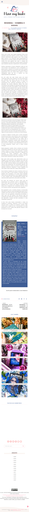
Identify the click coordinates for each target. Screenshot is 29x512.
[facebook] (11, 441)
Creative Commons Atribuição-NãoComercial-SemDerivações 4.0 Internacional (14, 495)
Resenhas (18, 29)
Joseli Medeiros (12, 29)
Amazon (19, 236)
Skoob (23, 236)
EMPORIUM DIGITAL (17, 510)
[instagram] (8, 441)
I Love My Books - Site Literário (17, 509)
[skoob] (18, 441)
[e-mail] (21, 441)
